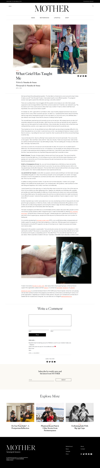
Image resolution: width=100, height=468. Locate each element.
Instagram (59, 287)
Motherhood (44, 17)
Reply (37, 353)
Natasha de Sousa (30, 82)
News (33, 17)
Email (52, 331)
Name (30, 331)
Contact (83, 449)
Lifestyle (57, 17)
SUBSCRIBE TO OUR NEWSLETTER (14, 1)
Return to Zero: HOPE (43, 220)
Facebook (65, 287)
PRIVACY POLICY (9, 459)
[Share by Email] (85, 76)
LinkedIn (72, 287)
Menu (10, 6)
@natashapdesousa (66, 296)
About (82, 446)
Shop (67, 17)
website (46, 287)
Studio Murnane (20, 458)
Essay (20, 424)
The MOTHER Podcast (88, 1)
